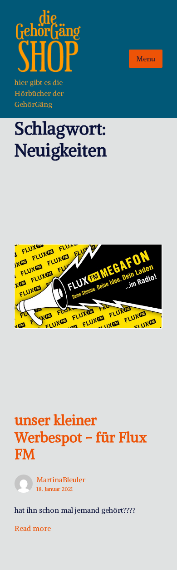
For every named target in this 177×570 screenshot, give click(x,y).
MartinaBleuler (60, 479)
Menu (145, 58)
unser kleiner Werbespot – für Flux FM (81, 437)
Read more (33, 528)
